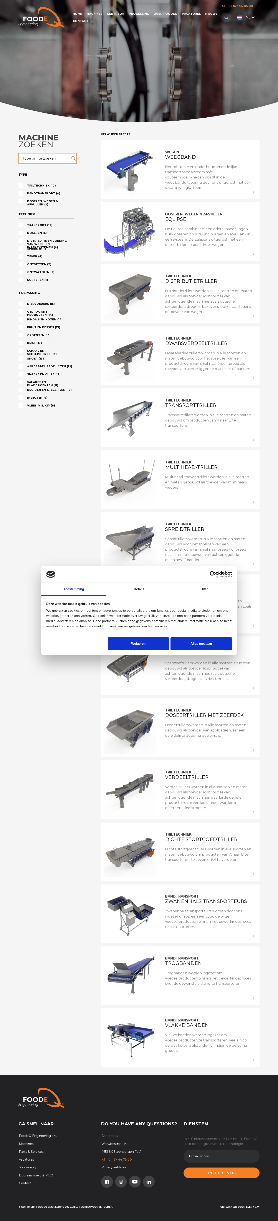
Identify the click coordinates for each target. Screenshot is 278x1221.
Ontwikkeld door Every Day (240, 1207)
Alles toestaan (201, 643)
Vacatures (191, 13)
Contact (80, 21)
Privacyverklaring (114, 1167)
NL (248, 17)
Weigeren (138, 643)
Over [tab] (204, 589)
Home (77, 13)
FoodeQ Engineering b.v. (38, 1136)
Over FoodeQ (165, 13)
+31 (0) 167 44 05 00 (237, 6)
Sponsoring (27, 1167)
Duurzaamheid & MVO (36, 1175)
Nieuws (211, 13)
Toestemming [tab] (73, 589)
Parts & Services (31, 1152)
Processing (139, 13)
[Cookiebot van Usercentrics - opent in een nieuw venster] (213, 574)
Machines (94, 13)
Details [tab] (139, 589)
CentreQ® (115, 13)
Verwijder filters (115, 134)
